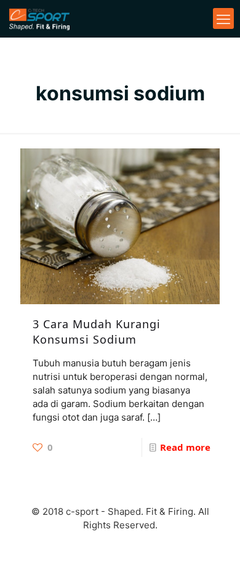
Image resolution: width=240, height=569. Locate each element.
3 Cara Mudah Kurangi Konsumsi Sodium (97, 332)
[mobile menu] (223, 18)
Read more (185, 447)
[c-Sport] (39, 18)
